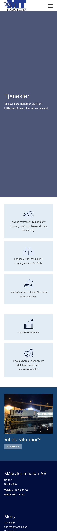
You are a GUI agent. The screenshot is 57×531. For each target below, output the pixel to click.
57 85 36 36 (21, 490)
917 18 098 (18, 494)
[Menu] (49, 5)
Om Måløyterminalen (15, 526)
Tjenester (9, 522)
